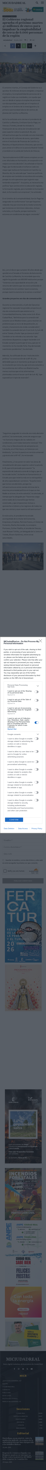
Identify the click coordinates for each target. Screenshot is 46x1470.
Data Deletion (9, 828)
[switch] (37, 692)
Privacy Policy (37, 828)
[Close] (41, 641)
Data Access (23, 828)
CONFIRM (14, 820)
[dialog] (23, 735)
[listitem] (23, 686)
